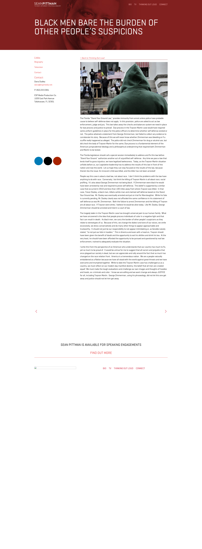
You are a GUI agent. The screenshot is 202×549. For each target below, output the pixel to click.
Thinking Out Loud (148, 4)
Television (38, 67)
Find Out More (101, 353)
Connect (163, 4)
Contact (37, 72)
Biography (38, 62)
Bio (130, 4)
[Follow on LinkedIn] (38, 161)
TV (135, 4)
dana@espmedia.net (43, 85)
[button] (166, 311)
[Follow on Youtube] (57, 161)
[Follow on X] (48, 161)
